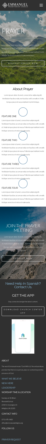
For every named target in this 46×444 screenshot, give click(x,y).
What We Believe (12, 378)
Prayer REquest (11, 439)
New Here (7, 383)
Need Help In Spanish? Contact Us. (23, 285)
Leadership (8, 387)
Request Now (23, 258)
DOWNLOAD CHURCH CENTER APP (23, 311)
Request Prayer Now (23, 63)
